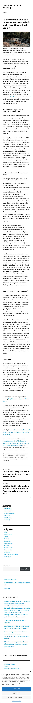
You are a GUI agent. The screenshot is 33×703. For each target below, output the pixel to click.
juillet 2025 (7, 508)
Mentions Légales (9, 664)
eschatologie (20, 459)
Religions (22, 455)
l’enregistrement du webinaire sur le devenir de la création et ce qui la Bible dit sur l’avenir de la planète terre (16, 443)
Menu (5, 12)
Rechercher (6, 566)
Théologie (17, 457)
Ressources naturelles (8, 457)
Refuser (16, 693)
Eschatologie (11, 455)
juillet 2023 (7, 517)
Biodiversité (8, 534)
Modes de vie (8, 548)
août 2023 (7, 515)
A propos (7, 588)
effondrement (12, 459)
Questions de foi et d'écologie (12, 6)
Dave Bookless (14, 97)
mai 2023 (7, 520)
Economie (7, 541)
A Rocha (7, 454)
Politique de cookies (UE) (12, 668)
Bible (22, 454)
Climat (26, 454)
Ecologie (5, 455)
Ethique (17, 455)
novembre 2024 (9, 511)
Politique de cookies (16, 701)
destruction (6, 459)
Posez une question (10, 579)
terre (7, 460)
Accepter (16, 689)
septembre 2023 (9, 513)
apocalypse (24, 457)
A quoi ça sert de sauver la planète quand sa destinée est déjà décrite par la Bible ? (16, 432)
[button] (30, 671)
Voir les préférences (16, 697)
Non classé (7, 550)
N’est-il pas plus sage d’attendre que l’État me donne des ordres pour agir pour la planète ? (16, 644)
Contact (6, 666)
